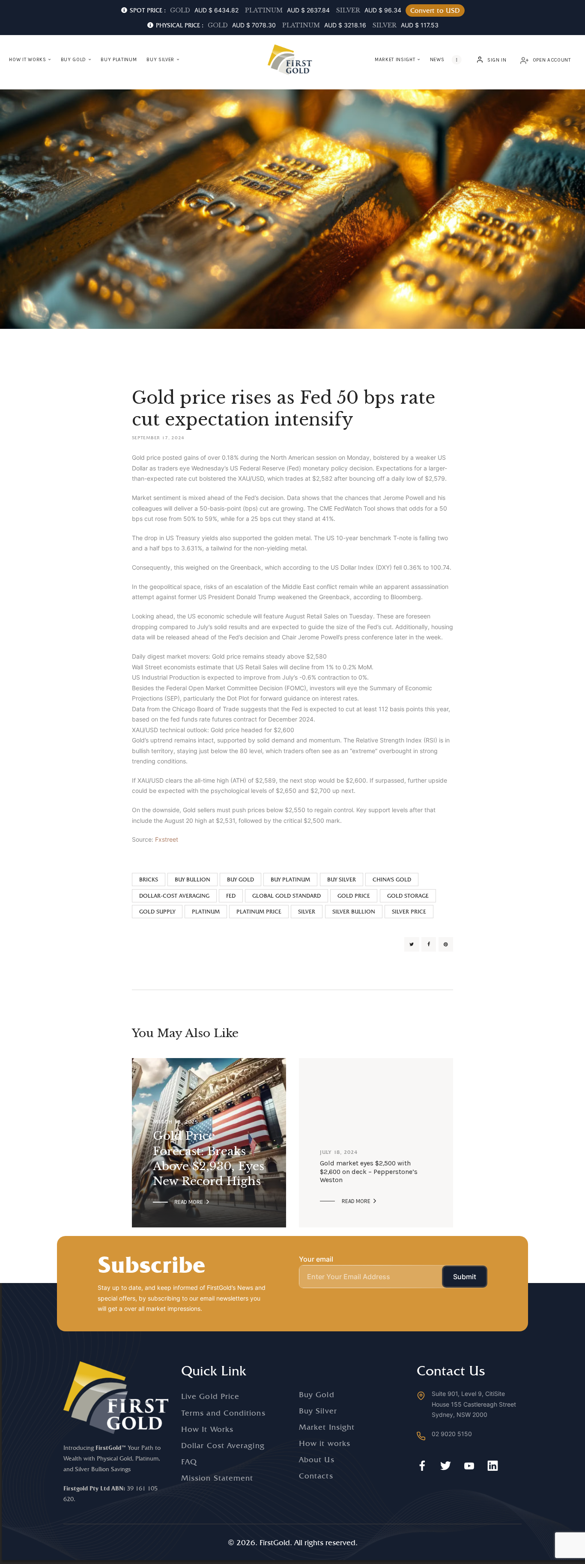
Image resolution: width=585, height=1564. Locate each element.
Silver (306, 911)
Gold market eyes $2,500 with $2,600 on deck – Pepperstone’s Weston (369, 1171)
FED (231, 896)
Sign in (497, 60)
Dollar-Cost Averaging (174, 896)
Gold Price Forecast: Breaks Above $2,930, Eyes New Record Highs (208, 1158)
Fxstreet (166, 839)
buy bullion (192, 879)
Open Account (552, 60)
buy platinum (290, 879)
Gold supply (157, 911)
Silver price (409, 911)
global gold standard (286, 896)
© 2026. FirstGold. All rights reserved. (293, 1542)
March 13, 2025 (175, 1121)
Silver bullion (353, 911)
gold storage (408, 896)
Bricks (148, 879)
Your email (316, 1259)
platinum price (258, 911)
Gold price (353, 896)
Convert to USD (435, 10)
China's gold (392, 879)
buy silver (341, 879)
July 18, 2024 (338, 1152)
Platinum (206, 911)
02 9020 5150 (452, 1433)
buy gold (240, 879)
